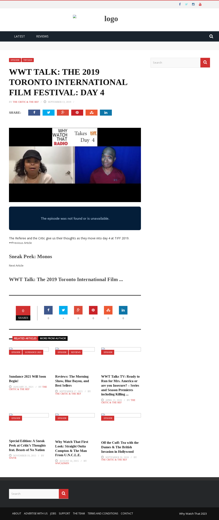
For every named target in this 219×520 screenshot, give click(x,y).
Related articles (25, 338)
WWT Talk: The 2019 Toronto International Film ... (66, 279)
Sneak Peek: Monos (30, 256)
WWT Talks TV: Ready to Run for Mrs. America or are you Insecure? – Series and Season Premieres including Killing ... (120, 385)
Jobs (53, 513)
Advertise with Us (35, 513)
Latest (19, 36)
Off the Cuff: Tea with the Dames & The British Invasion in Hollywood (120, 447)
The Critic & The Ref (26, 102)
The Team (79, 513)
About (16, 513)
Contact (127, 513)
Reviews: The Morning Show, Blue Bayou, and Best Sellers (72, 381)
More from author (53, 338)
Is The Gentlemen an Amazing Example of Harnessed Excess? (46, 47)
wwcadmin (62, 463)
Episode (15, 60)
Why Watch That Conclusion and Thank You (36, 43)
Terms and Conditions (103, 513)
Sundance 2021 (33, 352)
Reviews (42, 36)
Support (64, 513)
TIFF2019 (27, 60)
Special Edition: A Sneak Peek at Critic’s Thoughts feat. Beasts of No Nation (27, 445)
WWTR (12, 458)
